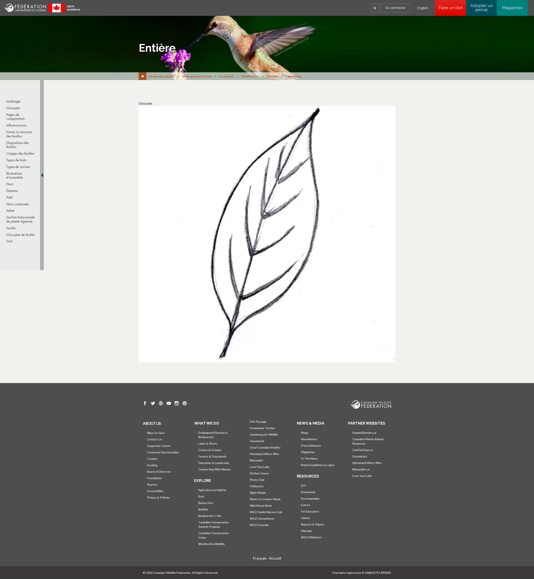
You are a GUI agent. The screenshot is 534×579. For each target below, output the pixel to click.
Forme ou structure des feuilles (19, 134)
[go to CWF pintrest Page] (185, 404)
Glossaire (13, 108)
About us (152, 423)
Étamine (12, 191)
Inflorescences (16, 125)
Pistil (9, 197)
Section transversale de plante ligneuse (20, 219)
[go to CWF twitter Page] (153, 404)
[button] (374, 8)
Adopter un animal (481, 7)
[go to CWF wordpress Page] (161, 404)
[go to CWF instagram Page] (177, 404)
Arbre (10, 210)
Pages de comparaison (15, 117)
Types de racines (18, 167)
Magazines (512, 7)
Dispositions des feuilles (17, 145)
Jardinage (13, 101)
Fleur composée (17, 204)
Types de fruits (16, 160)
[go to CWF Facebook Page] (145, 404)
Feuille (11, 228)
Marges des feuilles (20, 153)
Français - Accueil (267, 558)
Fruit (9, 241)
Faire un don (452, 7)
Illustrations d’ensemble (14, 175)
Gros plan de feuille (20, 235)
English (422, 8)
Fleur (9, 184)
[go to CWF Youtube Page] (169, 404)
